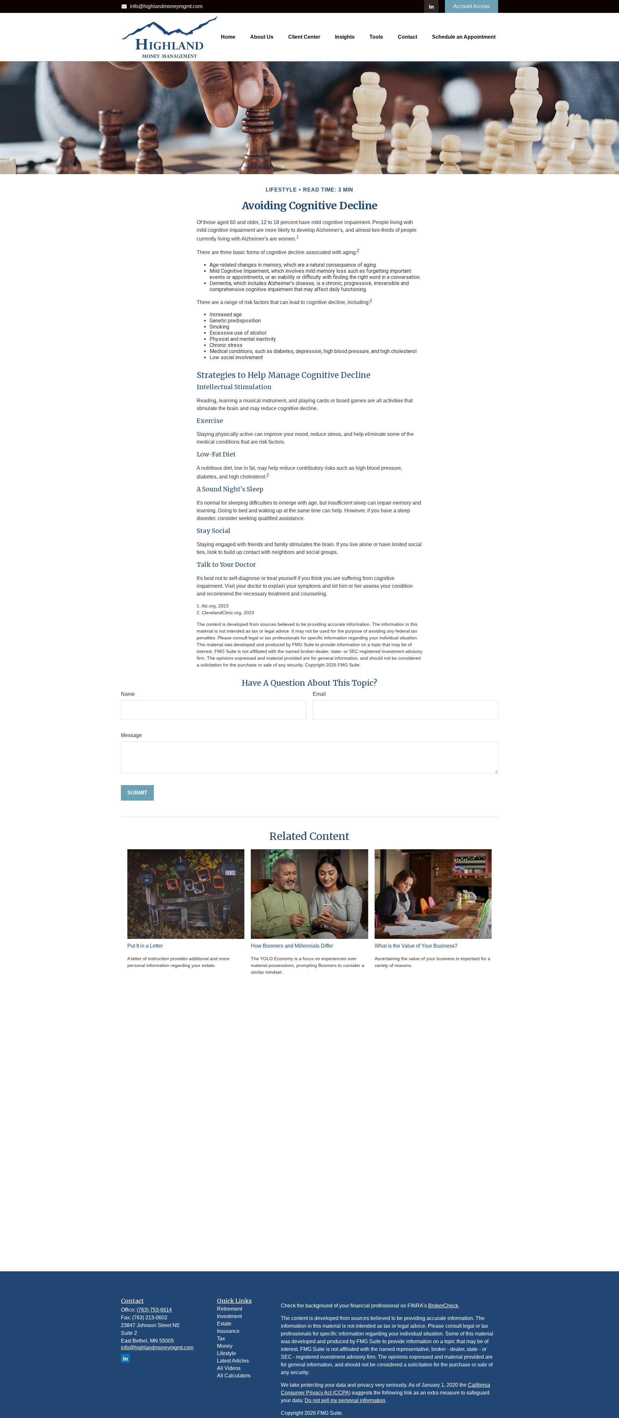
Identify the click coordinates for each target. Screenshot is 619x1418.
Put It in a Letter (145, 946)
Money (224, 1346)
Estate (224, 1323)
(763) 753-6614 (154, 1310)
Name (128, 694)
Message (131, 735)
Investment (229, 1316)
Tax (221, 1338)
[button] (228, 37)
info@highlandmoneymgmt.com (166, 6)
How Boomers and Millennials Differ (292, 946)
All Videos (229, 1368)
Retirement (229, 1309)
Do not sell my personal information (345, 1400)
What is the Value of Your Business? (416, 946)
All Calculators (234, 1375)
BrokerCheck (443, 1305)
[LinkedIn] (431, 6)
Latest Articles (233, 1361)
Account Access (471, 6)
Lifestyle (226, 1353)
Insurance (228, 1331)
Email (319, 694)
